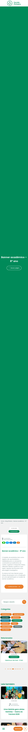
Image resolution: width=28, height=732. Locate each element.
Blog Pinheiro (8, 521)
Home (2, 521)
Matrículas (18, 729)
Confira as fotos (12, 586)
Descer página (14, 268)
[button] (5, 669)
